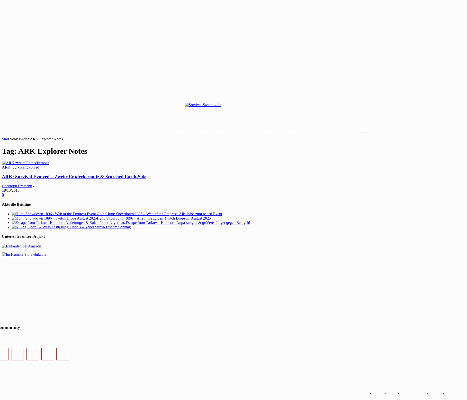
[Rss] (62, 354)
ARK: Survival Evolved (20, 167)
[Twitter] (32, 354)
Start (5, 139)
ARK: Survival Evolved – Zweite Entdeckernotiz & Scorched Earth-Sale (74, 176)
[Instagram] (17, 354)
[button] (370, 131)
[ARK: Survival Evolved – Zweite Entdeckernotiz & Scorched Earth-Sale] (25, 163)
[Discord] (47, 354)
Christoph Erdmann (17, 186)
